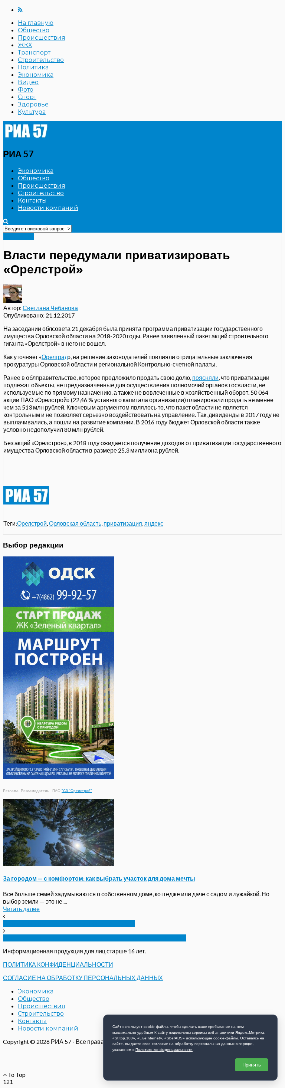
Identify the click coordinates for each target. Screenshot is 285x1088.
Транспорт (34, 52)
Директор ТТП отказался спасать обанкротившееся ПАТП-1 (94, 937)
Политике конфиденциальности (164, 1050)
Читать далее (21, 908)
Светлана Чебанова (50, 307)
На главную (35, 22)
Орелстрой (32, 523)
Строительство (41, 59)
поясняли (205, 377)
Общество (33, 30)
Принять (251, 1065)
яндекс (153, 523)
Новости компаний (48, 207)
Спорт (27, 97)
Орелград (55, 356)
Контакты (32, 200)
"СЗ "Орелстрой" (77, 791)
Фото (25, 89)
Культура (32, 111)
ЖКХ (25, 45)
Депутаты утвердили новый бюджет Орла (69, 923)
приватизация (123, 523)
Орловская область (75, 523)
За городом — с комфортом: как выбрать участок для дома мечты (99, 878)
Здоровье (33, 104)
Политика (33, 67)
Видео (28, 82)
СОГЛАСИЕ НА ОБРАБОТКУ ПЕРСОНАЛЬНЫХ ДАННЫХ (83, 977)
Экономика (35, 74)
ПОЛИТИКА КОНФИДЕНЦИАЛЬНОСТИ (58, 964)
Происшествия (41, 37)
